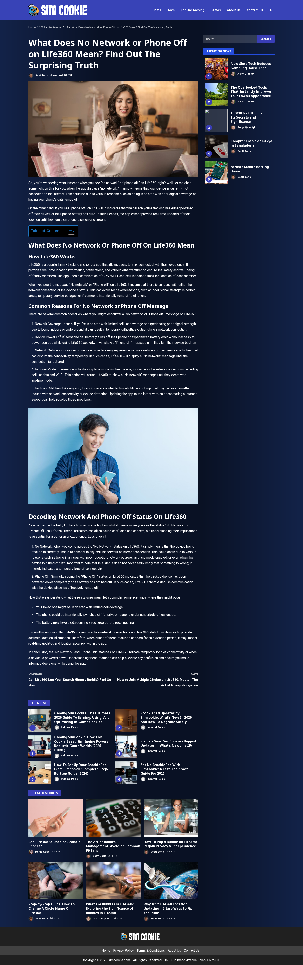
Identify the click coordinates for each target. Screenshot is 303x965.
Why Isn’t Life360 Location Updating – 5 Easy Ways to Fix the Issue (171, 880)
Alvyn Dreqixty (245, 73)
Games (215, 10)
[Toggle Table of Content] (69, 231)
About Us (234, 10)
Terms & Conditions (151, 950)
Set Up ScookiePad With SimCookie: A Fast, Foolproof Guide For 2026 (126, 772)
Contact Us (255, 10)
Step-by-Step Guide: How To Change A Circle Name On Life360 (55, 880)
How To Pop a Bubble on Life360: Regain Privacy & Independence (171, 818)
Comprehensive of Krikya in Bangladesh (216, 146)
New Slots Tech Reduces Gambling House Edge (216, 69)
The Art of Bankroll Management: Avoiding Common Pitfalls (113, 818)
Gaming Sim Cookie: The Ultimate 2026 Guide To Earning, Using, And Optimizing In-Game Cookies (39, 720)
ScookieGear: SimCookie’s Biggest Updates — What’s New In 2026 (126, 746)
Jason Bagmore (102, 918)
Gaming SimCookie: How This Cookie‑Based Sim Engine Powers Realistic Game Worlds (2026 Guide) (39, 746)
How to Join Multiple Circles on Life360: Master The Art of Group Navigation (157, 679)
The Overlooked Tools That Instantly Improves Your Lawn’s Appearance (216, 94)
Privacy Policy (123, 950)
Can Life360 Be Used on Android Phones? (55, 818)
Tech (171, 10)
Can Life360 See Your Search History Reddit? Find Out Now (70, 679)
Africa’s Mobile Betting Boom (216, 172)
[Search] (271, 10)
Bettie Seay (42, 851)
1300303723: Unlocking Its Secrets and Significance (216, 120)
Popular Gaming (192, 10)
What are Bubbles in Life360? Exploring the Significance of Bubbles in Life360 (113, 880)
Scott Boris (42, 75)
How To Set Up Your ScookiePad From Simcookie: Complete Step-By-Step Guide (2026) (39, 772)
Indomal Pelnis (69, 727)
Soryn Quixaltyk (246, 127)
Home (157, 10)
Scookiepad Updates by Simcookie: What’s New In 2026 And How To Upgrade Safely (126, 720)
